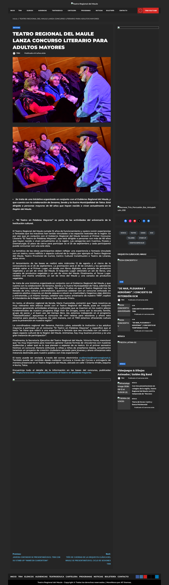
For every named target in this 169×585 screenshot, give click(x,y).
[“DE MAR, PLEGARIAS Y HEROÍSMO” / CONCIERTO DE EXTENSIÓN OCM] (137, 272)
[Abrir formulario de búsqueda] (134, 10)
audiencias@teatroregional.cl (94, 358)
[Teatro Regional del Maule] (137, 209)
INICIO (12, 10)
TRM (20, 10)
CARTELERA (72, 10)
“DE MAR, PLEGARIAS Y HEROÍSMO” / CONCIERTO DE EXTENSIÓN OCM (135, 292)
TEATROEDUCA (57, 10)
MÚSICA (122, 364)
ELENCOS (30, 10)
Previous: (36, 557)
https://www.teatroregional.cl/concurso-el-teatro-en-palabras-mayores (53, 372)
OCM (121, 282)
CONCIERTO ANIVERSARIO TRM (124, 310)
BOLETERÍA (110, 10)
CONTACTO (123, 10)
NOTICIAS (99, 10)
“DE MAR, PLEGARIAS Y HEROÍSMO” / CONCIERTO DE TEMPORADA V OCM (124, 325)
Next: (88, 559)
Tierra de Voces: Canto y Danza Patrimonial (124, 403)
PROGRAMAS (86, 10)
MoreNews (111, 582)
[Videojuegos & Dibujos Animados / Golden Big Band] (137, 354)
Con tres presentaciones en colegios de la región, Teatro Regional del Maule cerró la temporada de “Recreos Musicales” (124, 388)
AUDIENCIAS (42, 10)
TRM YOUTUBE (151, 10)
